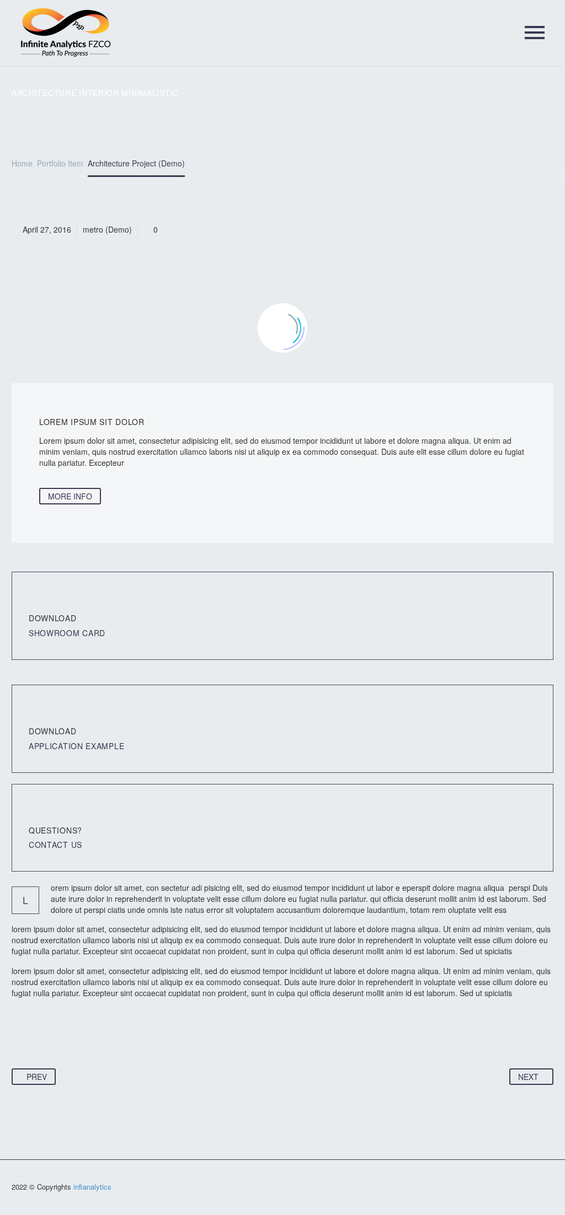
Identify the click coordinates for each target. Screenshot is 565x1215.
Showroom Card (67, 632)
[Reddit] (125, 1034)
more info (70, 496)
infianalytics (92, 1186)
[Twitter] (42, 1034)
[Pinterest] (63, 1034)
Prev (36, 1076)
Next (528, 1076)
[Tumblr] (83, 1034)
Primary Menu (535, 32)
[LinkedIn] (104, 1034)
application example (76, 745)
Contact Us (55, 844)
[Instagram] (550, 1188)
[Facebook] (21, 1034)
